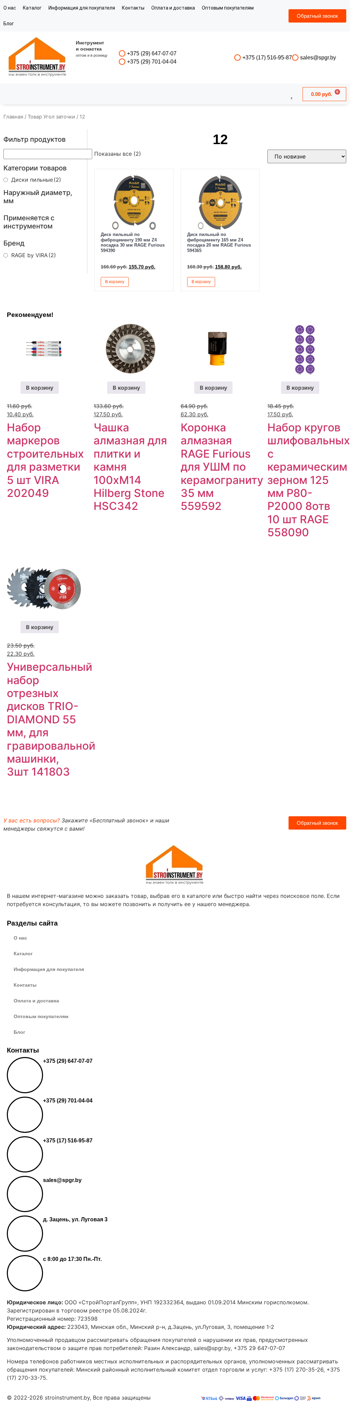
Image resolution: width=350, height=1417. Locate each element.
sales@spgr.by (318, 57)
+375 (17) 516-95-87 (267, 57)
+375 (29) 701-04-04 (152, 62)
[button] (161, 281)
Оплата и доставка (173, 8)
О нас (9, 8)
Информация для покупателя (81, 8)
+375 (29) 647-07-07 (152, 53)
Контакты (133, 8)
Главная (13, 117)
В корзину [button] (114, 281)
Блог (8, 23)
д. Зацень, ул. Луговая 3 (75, 1219)
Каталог (32, 8)
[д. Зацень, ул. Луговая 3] (25, 1233)
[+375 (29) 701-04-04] (122, 61)
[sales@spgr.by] (295, 57)
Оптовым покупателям (228, 8)
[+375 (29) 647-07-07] (122, 53)
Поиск (156, 94)
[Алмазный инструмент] (37, 57)
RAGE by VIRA (33, 255)
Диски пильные (36, 179)
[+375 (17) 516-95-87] (237, 57)
